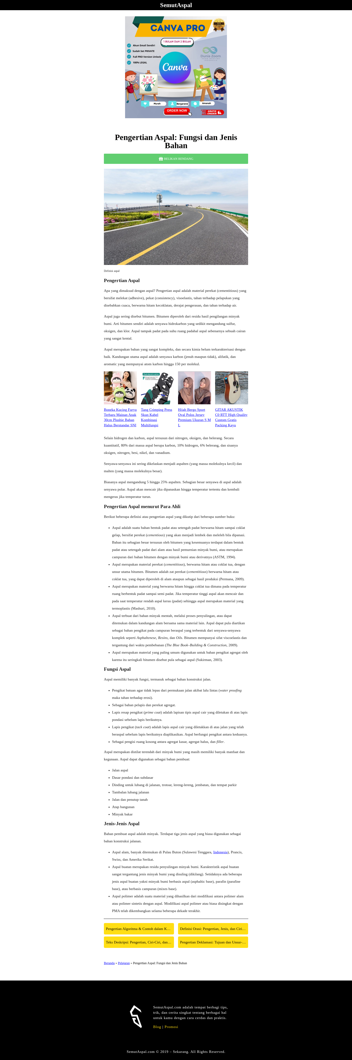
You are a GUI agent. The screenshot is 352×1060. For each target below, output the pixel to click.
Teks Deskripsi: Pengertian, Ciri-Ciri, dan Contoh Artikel (140, 942)
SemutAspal (176, 5)
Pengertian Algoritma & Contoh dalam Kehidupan (140, 929)
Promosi (171, 1027)
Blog (157, 1027)
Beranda (109, 963)
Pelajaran (124, 963)
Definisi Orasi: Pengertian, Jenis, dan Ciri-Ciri (214, 929)
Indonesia (220, 852)
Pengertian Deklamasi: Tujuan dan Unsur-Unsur (214, 942)
